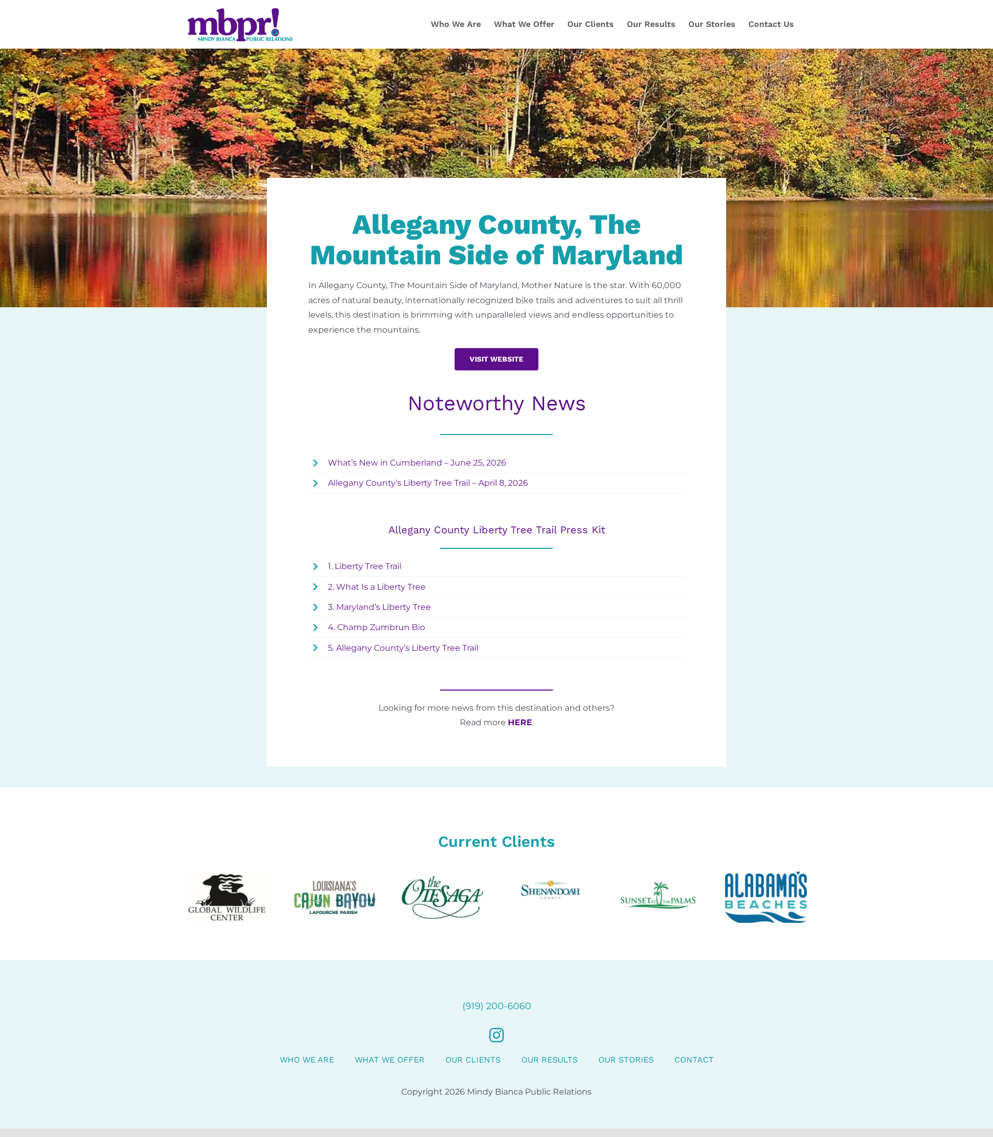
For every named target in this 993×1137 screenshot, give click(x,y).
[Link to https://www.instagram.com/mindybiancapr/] (496, 1035)
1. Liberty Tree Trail (364, 566)
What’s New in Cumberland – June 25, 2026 (417, 463)
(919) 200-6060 (496, 1006)
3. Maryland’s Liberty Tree (379, 607)
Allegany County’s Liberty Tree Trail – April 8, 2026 (428, 483)
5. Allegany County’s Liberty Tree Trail (403, 648)
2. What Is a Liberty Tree (377, 587)
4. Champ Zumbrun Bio (376, 627)
